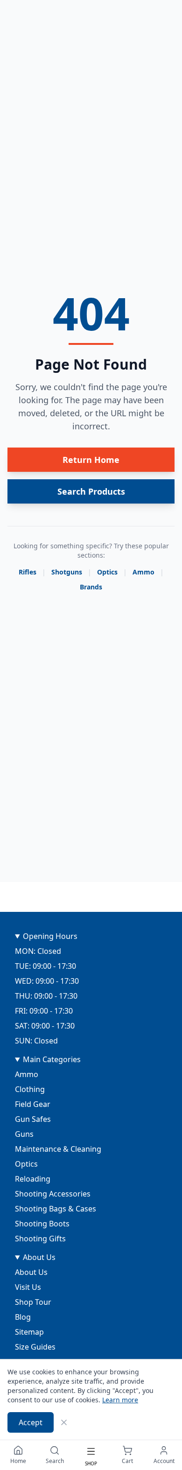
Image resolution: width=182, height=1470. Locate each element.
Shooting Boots (42, 1223)
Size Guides (35, 1347)
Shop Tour (33, 1302)
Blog (23, 1317)
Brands (91, 586)
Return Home (91, 459)
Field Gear (32, 1104)
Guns (24, 1134)
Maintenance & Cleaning (58, 1149)
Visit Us (28, 1287)
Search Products (91, 491)
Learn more (120, 1399)
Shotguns (66, 571)
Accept (30, 1422)
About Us (39, 1257)
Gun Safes (33, 1119)
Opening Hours (50, 936)
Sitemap (29, 1332)
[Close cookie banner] (64, 1422)
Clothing (30, 1089)
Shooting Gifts (40, 1238)
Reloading (32, 1179)
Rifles (27, 571)
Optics (107, 571)
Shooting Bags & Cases (55, 1209)
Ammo (143, 571)
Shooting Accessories (53, 1194)
